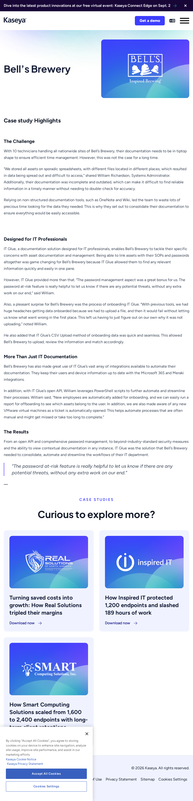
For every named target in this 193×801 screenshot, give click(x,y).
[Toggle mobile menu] (184, 21)
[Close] (87, 734)
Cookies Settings (172, 779)
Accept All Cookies (46, 773)
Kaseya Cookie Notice (21, 759)
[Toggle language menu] (172, 21)
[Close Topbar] (185, 5)
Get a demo (150, 20)
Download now (22, 623)
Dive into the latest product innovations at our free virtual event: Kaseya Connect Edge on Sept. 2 (87, 5)
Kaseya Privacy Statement (25, 764)
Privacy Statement (121, 779)
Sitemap (148, 779)
